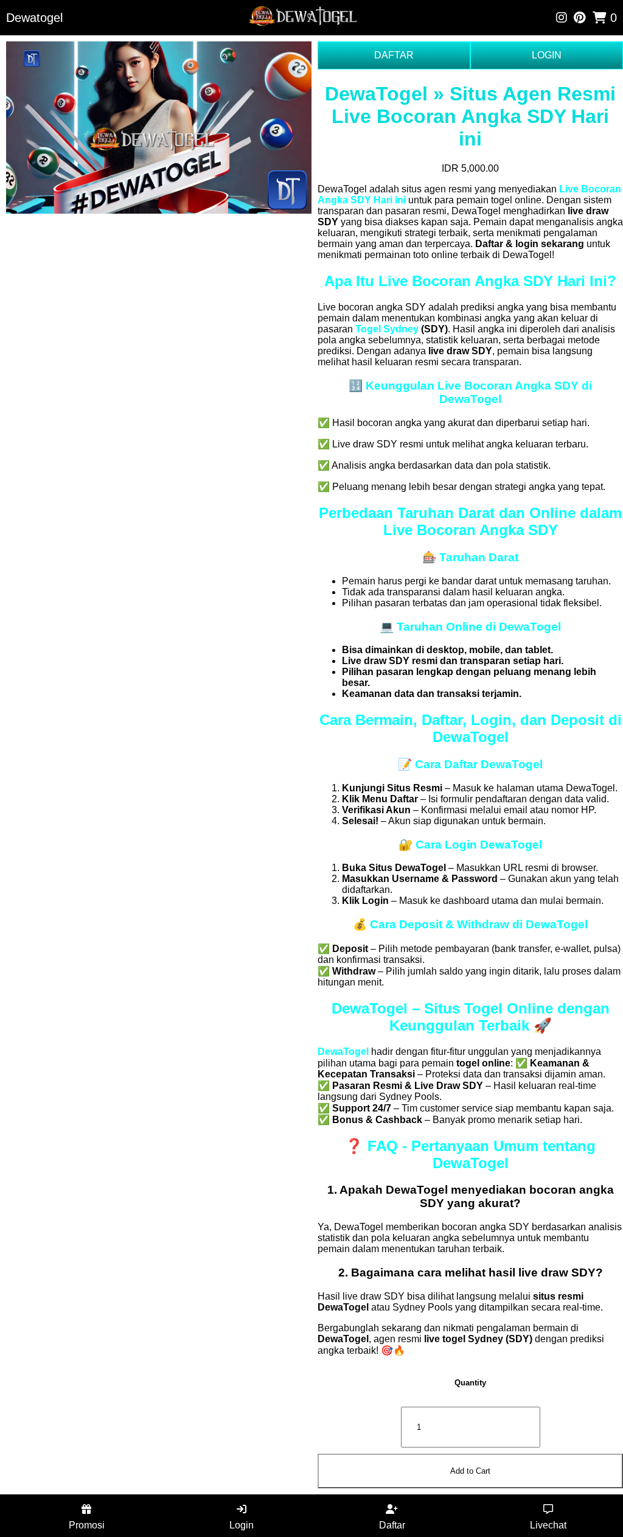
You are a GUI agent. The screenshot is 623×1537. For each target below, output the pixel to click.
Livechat (548, 1525)
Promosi (87, 1525)
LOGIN (547, 55)
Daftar (392, 1525)
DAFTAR (394, 55)
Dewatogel (34, 17)
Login (241, 1525)
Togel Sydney (387, 329)
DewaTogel (343, 1051)
